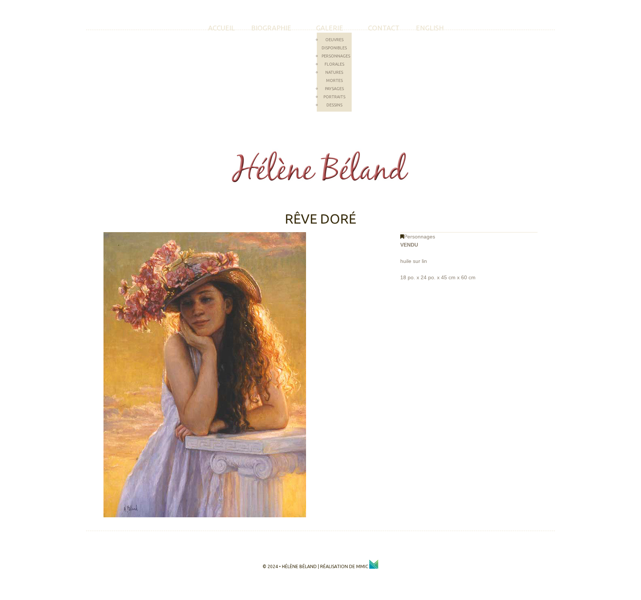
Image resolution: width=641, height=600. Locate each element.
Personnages (336, 56)
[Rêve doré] (204, 374)
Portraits (334, 97)
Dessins (334, 105)
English (430, 28)
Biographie (271, 28)
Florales (334, 64)
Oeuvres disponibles (334, 43)
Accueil (221, 28)
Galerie (329, 28)
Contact (384, 28)
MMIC (362, 566)
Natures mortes (334, 76)
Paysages (334, 88)
